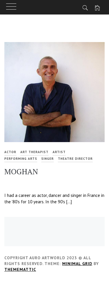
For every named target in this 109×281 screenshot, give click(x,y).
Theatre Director (75, 159)
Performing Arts (20, 159)
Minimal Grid (77, 263)
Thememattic (20, 269)
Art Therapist (34, 152)
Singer (47, 159)
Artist (59, 152)
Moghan (21, 171)
